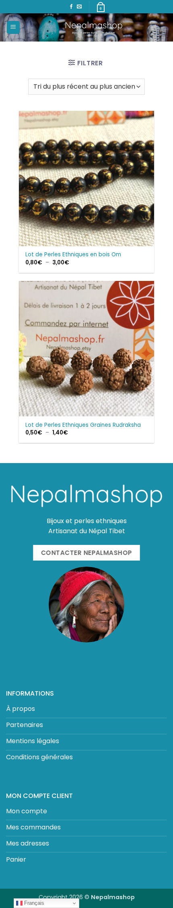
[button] (13, 27)
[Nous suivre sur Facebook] (71, 7)
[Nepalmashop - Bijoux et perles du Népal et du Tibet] (93, 27)
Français (33, 903)
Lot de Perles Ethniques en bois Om (73, 254)
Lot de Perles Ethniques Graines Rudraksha (83, 425)
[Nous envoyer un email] (79, 7)
